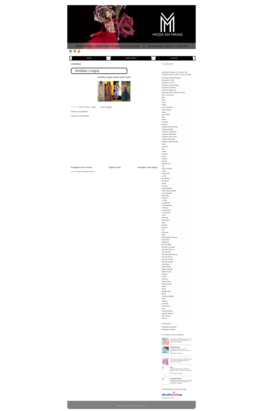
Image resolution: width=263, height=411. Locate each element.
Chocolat (165, 146)
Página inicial (115, 167)
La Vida (164, 200)
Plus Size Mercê (167, 257)
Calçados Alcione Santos (170, 127)
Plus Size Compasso (168, 247)
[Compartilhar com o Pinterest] (111, 107)
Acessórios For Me (168, 80)
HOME (89, 58)
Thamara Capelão (168, 296)
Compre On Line (175, 347)
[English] (75, 52)
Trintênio (164, 301)
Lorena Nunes (166, 210)
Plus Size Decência (168, 249)
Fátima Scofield (167, 168)
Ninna (164, 235)
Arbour (164, 112)
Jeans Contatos (167, 193)
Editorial (164, 161)
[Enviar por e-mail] (101, 107)
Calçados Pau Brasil (168, 139)
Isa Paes (164, 186)
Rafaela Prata (166, 267)
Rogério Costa (166, 271)
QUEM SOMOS (130, 58)
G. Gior (164, 176)
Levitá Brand (166, 203)
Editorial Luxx (166, 163)
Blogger (143, 406)
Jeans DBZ (165, 195)
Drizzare (164, 159)
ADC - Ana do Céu (168, 95)
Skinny (164, 286)
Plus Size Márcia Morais (169, 254)
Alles (163, 97)
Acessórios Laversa (168, 82)
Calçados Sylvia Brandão (170, 141)
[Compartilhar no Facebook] (108, 107)
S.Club (164, 276)
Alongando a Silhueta (169, 329)
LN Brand (165, 208)
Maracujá (165, 217)
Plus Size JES (166, 252)
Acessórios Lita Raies (169, 87)
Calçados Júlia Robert (169, 134)
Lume (164, 215)
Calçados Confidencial (169, 132)
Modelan (164, 225)
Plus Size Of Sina (167, 259)
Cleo (163, 149)
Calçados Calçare (167, 129)
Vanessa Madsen (167, 313)
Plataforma (165, 242)
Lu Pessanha (166, 213)
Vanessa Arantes (167, 311)
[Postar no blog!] (104, 107)
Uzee (163, 308)
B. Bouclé (165, 122)
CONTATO (174, 58)
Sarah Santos (166, 281)
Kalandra (165, 198)
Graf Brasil (165, 181)
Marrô (164, 222)
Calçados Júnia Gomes (169, 136)
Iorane (164, 183)
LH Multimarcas (167, 205)
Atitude (164, 119)
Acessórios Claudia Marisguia (171, 78)
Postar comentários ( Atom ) (86, 171)
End (163, 166)
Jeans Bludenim (167, 188)
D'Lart (164, 156)
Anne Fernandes (167, 107)
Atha (163, 117)
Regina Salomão (167, 269)
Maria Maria (166, 220)
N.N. (163, 230)
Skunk (164, 289)
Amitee (164, 105)
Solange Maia (166, 291)
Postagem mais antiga (147, 167)
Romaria (164, 274)
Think (163, 298)
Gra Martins (166, 178)
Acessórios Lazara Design (170, 85)
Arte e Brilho (166, 114)
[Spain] (80, 52)
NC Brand (165, 232)
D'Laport (164, 154)
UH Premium (166, 306)
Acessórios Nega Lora (169, 90)
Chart (163, 144)
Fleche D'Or (166, 173)
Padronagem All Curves (169, 237)
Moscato (164, 227)
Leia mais (179, 342)
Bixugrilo (164, 124)
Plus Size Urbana (167, 262)
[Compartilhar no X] (106, 107)
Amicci (164, 102)
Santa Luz (165, 279)
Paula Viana (166, 240)
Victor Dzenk (166, 316)
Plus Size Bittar (167, 244)
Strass (164, 294)
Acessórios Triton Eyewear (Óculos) (173, 92)
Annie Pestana (166, 110)
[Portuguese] (71, 52)
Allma (163, 100)
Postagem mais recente (81, 167)
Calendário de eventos (169, 327)
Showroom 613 (167, 284)
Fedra (164, 171)
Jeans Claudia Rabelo (169, 191)
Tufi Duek (165, 303)
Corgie (164, 151)
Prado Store (166, 264)
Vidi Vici (164, 318)
